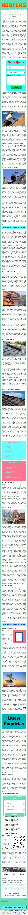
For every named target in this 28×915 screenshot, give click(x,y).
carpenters (20, 860)
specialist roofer (19, 101)
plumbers (11, 853)
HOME (10, 9)
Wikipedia (17, 708)
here (13, 791)
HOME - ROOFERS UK (14, 893)
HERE (12, 694)
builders (21, 856)
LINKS (13, 9)
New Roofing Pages (13, 899)
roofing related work (8, 662)
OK (25, 914)
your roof (12, 127)
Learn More (18, 914)
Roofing (4, 247)
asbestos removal (21, 863)
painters (4, 858)
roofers (10, 631)
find (6, 777)
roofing (12, 264)
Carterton (18, 247)
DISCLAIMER (24, 9)
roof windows (16, 374)
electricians (5, 862)
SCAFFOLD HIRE (13, 861)
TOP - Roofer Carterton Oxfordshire (11, 882)
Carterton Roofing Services (10, 793)
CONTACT (19, 9)
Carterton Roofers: (7, 18)
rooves (3, 187)
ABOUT (16, 9)
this (13, 700)
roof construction (13, 653)
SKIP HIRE (21, 852)
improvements (5, 844)
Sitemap (3, 899)
